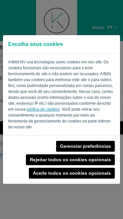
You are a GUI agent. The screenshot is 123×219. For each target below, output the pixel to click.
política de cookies (43, 109)
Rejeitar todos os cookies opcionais (70, 159)
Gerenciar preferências (85, 146)
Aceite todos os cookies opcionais (72, 173)
